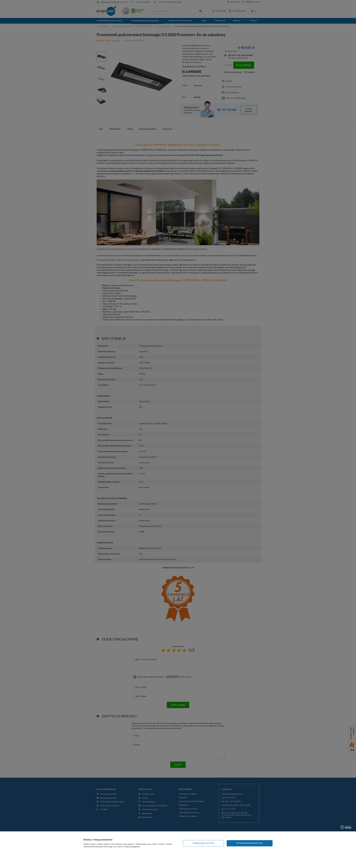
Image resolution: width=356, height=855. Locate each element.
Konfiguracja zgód (203, 843)
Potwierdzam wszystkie (249, 843)
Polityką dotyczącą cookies (147, 844)
